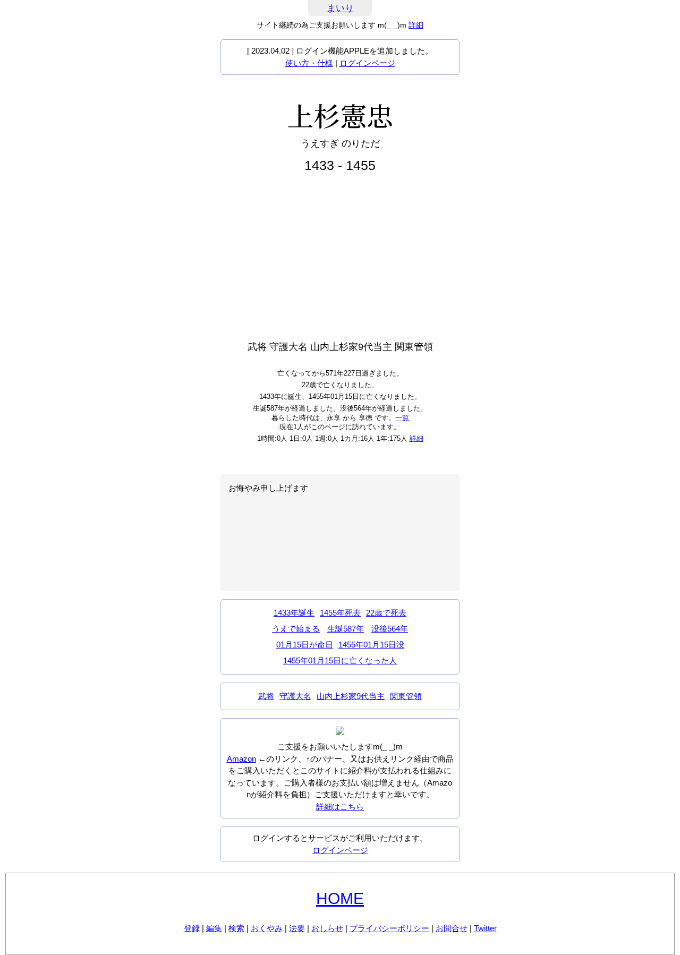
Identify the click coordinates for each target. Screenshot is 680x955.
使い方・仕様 (309, 62)
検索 (236, 928)
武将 (266, 696)
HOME (340, 898)
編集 (214, 928)
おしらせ (327, 928)
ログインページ (367, 62)
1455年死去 (340, 612)
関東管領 (406, 696)
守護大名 (295, 696)
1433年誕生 (294, 612)
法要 (297, 928)
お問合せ (452, 928)
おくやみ (267, 928)
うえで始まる (296, 628)
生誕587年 (345, 628)
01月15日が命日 (304, 644)
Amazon (241, 758)
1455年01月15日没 (371, 644)
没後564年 (389, 628)
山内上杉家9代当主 (351, 696)
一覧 (402, 418)
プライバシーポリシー (389, 928)
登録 (192, 928)
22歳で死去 (386, 612)
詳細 (416, 25)
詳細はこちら (340, 806)
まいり (340, 8)
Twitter (485, 928)
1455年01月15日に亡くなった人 (340, 660)
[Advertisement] (340, 257)
